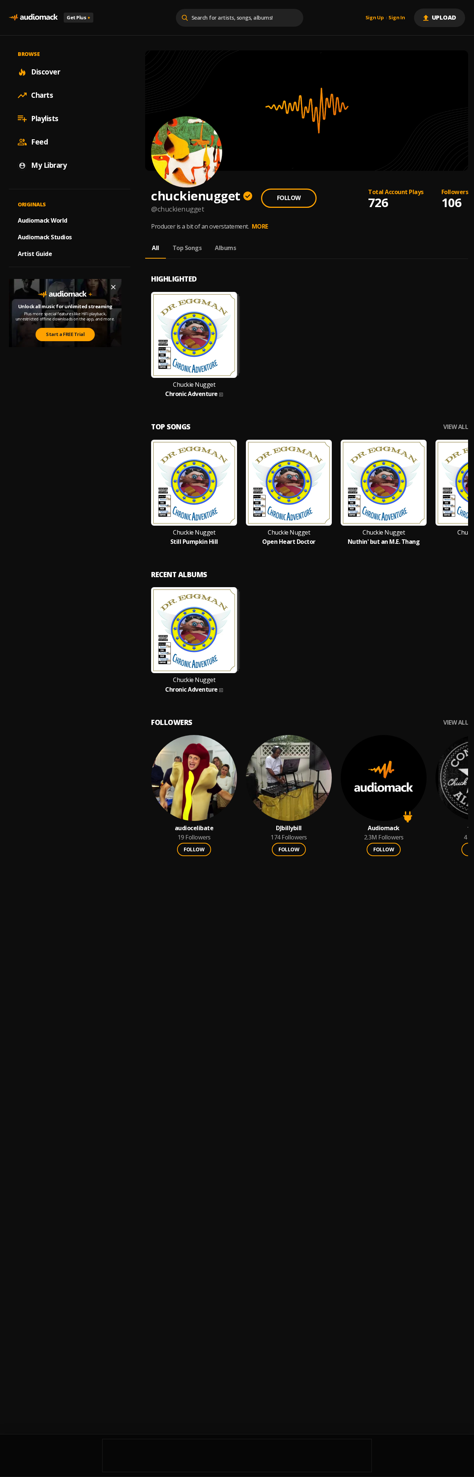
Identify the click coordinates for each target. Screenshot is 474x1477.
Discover (45, 72)
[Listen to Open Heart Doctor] (289, 483)
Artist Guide (35, 254)
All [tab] (155, 248)
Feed (39, 142)
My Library (49, 165)
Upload (444, 17)
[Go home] (33, 17)
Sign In (396, 18)
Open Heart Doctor (289, 542)
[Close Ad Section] (113, 287)
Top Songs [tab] (187, 248)
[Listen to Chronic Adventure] (194, 335)
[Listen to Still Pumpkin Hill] (194, 483)
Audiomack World (42, 220)
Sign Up (374, 18)
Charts (42, 95)
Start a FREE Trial (65, 334)
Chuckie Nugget (194, 385)
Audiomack (384, 828)
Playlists (45, 118)
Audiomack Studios (45, 237)
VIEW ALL (455, 427)
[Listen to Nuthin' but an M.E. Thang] (384, 483)
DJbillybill (289, 828)
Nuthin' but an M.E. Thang (384, 542)
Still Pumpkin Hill (194, 542)
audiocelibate (194, 828)
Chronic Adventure (191, 394)
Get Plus (78, 17)
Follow (289, 198)
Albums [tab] (225, 248)
